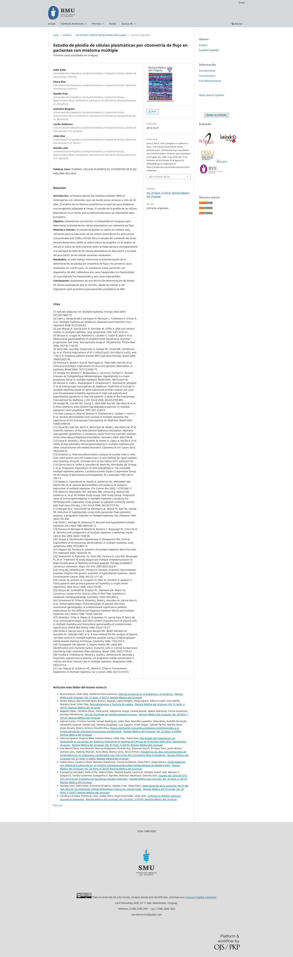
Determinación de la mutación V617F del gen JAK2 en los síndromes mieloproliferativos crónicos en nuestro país (124, 787)
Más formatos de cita (159, 176)
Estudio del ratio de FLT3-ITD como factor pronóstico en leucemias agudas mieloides (124, 777)
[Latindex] (227, 146)
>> (60, 805)
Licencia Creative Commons (200, 897)
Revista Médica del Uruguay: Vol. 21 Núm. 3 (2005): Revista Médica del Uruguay (124, 757)
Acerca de (127, 23)
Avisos (112, 23)
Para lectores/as (207, 70)
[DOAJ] (207, 161)
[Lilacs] (222, 161)
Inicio (56, 34)
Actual (51, 23)
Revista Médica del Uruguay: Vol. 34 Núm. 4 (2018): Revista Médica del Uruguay (117, 745)
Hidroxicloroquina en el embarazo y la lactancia (146, 694)
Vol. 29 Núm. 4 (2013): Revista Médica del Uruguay (101, 34)
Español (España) (209, 50)
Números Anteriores (72, 23)
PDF (153, 111)
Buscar (238, 23)
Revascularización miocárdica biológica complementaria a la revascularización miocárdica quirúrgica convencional (119, 729)
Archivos (67, 34)
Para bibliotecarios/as (210, 80)
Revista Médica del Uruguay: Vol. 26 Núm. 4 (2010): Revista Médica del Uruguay (120, 767)
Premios (97, 23)
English (203, 45)
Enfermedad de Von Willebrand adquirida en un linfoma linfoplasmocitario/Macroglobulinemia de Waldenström (122, 763)
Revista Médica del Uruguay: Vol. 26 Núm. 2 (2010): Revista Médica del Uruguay (131, 799)
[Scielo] (206, 146)
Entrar (242, 2)
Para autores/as (207, 75)
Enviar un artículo (216, 114)
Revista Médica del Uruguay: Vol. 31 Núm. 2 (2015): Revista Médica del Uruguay (121, 695)
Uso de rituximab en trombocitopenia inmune (111, 714)
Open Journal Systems (211, 95)
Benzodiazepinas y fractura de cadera (112, 704)
